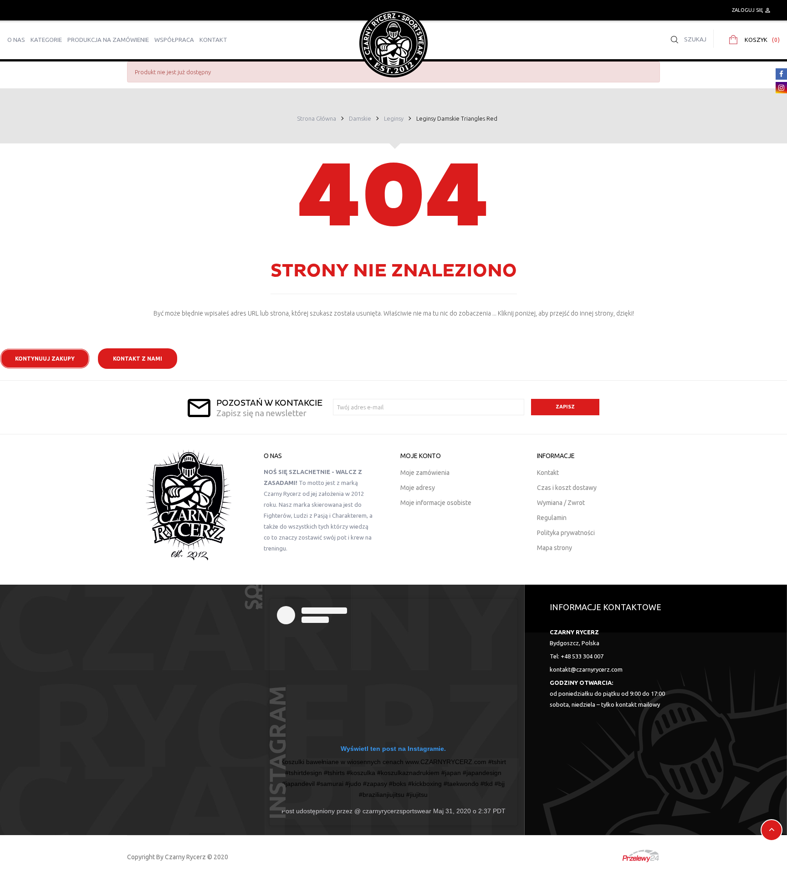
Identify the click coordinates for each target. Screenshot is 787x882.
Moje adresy (417, 487)
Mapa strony (554, 547)
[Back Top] (771, 830)
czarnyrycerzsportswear (396, 811)
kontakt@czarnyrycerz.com (586, 669)
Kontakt (548, 472)
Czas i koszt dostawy (567, 487)
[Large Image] (188, 505)
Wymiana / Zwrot (561, 502)
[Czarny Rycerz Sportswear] (393, 43)
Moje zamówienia (425, 472)
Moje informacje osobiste (435, 502)
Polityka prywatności (566, 532)
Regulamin (552, 517)
